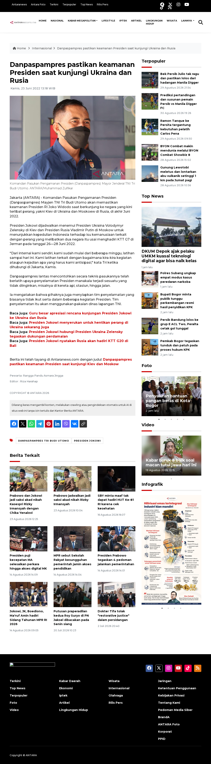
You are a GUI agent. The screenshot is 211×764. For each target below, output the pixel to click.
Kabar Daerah (69, 681)
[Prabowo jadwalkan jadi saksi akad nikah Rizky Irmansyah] (72, 479)
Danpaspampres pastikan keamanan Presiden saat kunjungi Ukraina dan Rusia (116, 48)
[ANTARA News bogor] (23, 22)
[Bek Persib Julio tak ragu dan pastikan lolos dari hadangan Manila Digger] (150, 80)
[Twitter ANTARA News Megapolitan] (170, 4)
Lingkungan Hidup (154, 22)
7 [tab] (184, 473)
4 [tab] (178, 419)
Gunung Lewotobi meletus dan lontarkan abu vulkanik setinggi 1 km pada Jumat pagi (178, 174)
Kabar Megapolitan (82, 20)
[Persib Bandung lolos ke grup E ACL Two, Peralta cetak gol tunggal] (150, 326)
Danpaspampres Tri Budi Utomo (43, 440)
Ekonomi (66, 688)
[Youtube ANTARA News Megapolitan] (186, 4)
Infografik (152, 484)
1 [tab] (159, 419)
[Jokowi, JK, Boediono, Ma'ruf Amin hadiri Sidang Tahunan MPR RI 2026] (28, 594)
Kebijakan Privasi (171, 695)
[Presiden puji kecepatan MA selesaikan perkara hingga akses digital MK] (28, 538)
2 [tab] (165, 419)
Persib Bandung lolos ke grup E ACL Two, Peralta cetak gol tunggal (179, 324)
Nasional (57, 20)
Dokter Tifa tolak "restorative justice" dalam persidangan (113, 615)
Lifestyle (108, 20)
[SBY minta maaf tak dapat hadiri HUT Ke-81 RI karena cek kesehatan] (116, 479)
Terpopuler (69, 4)
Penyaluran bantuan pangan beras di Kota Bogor (168, 400)
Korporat (165, 731)
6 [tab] (178, 473)
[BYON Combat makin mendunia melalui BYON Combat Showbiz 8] (150, 152)
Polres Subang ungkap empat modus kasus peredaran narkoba (178, 277)
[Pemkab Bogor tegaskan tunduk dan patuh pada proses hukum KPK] (150, 347)
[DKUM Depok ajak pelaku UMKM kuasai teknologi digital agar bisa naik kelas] (171, 227)
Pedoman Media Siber (175, 710)
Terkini (54, 4)
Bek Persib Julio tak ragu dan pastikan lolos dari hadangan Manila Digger (179, 78)
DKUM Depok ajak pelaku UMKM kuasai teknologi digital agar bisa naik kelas (169, 256)
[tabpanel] (171, 396)
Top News (86, 4)
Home (43, 20)
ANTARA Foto (169, 724)
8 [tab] (190, 473)
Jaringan (164, 681)
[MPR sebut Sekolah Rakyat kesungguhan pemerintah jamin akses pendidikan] (72, 538)
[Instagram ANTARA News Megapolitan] (178, 4)
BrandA (164, 717)
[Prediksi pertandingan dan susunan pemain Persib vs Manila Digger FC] (150, 101)
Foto (147, 365)
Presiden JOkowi (87, 440)
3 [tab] (171, 419)
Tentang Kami (169, 703)
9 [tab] (196, 473)
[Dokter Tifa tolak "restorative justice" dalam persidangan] (116, 594)
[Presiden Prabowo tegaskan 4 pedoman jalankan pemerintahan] (116, 538)
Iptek (123, 20)
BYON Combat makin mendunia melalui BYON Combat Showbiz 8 (179, 150)
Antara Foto (38, 4)
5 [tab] (184, 419)
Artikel (136, 20)
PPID (161, 739)
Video (148, 424)
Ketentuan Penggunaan (177, 688)
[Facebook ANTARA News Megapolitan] (162, 4)
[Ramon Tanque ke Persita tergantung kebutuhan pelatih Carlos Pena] (150, 127)
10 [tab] (171, 479)
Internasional (42, 48)
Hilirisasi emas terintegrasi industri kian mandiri (167, 589)
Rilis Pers (102, 4)
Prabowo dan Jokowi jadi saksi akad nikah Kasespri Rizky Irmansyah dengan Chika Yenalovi (26, 504)
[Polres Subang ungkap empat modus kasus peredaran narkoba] (150, 279)
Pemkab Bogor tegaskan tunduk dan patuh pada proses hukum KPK (179, 345)
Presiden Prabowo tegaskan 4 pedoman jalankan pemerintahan (116, 560)
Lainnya (186, 20)
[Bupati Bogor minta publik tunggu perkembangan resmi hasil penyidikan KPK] (150, 300)
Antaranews (19, 4)
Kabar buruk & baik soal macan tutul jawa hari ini (171, 462)
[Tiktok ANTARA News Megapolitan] (162, 7)
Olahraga (116, 695)
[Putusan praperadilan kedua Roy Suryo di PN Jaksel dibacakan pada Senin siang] (72, 594)
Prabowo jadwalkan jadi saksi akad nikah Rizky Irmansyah (72, 500)
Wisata (172, 20)
